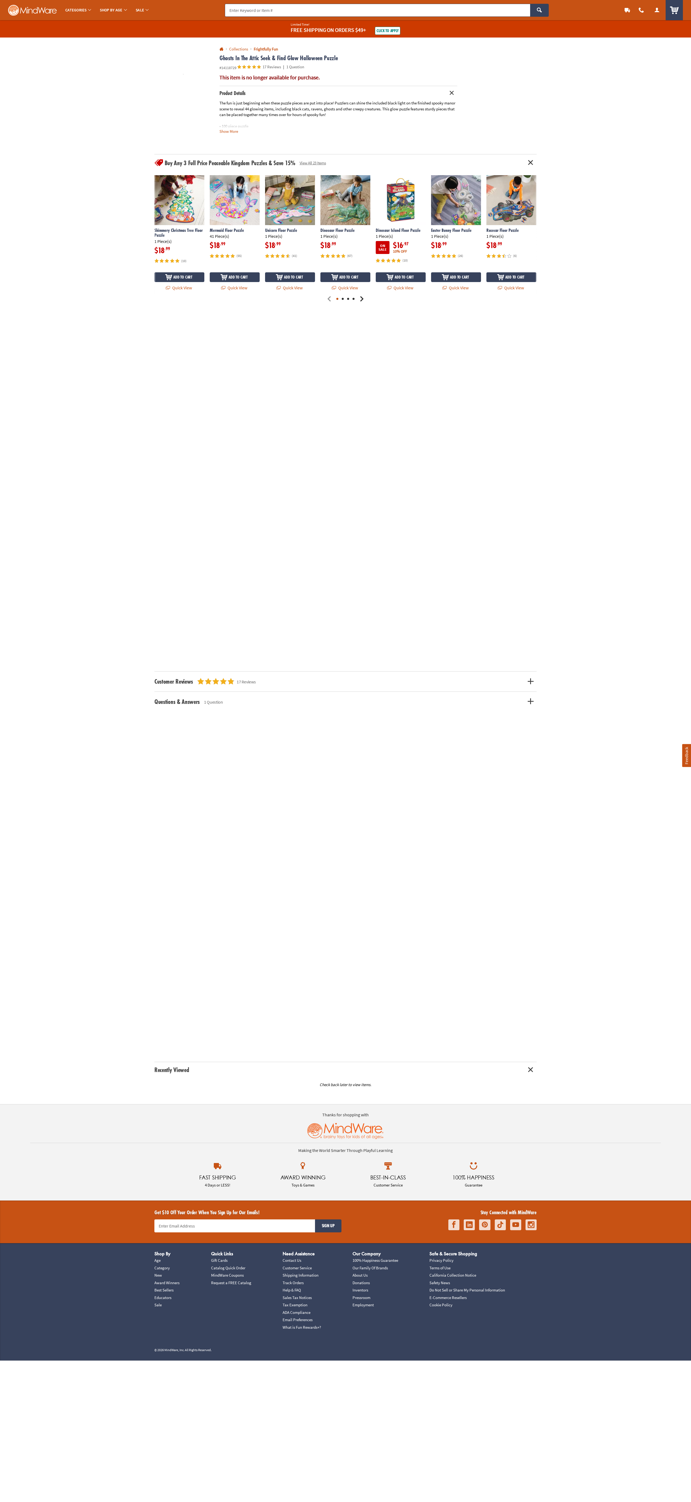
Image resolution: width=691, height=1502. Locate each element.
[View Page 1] (337, 299)
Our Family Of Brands (370, 1267)
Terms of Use (439, 1267)
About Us (360, 1275)
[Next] (361, 299)
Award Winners (166, 1282)
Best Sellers (164, 1290)
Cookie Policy (440, 1304)
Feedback (686, 755)
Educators (162, 1297)
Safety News (439, 1282)
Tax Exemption (295, 1304)
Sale (158, 1304)
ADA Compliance (296, 1312)
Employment (363, 1304)
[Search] (539, 10)
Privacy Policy (441, 1260)
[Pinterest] (484, 1224)
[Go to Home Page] (221, 49)
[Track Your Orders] (627, 10)
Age (157, 1260)
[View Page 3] (348, 299)
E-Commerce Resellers (448, 1297)
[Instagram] (531, 1224)
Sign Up (328, 1225)
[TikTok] (500, 1224)
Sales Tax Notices (297, 1297)
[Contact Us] (641, 10)
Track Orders (293, 1282)
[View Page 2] (343, 299)
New (158, 1275)
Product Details (232, 93)
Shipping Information (301, 1275)
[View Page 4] (353, 299)
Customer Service (297, 1267)
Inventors (360, 1290)
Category (162, 1267)
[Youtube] (515, 1224)
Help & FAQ (292, 1290)
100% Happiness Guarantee (375, 1260)
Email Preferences (298, 1319)
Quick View (181, 287)
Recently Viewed (171, 1069)
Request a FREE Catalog (231, 1282)
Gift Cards (219, 1260)
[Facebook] (453, 1224)
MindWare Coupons (227, 1275)
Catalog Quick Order (228, 1267)
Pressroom (361, 1297)
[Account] (657, 10)
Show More (228, 131)
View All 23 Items (313, 162)
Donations (361, 1282)
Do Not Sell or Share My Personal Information (467, 1290)
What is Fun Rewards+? (302, 1327)
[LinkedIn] (469, 1224)
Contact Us (292, 1260)
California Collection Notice (452, 1275)
